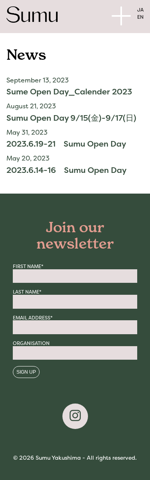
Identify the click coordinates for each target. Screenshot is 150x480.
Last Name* (27, 292)
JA (140, 9)
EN (140, 17)
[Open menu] (121, 15)
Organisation (31, 343)
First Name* (28, 266)
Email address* (33, 318)
